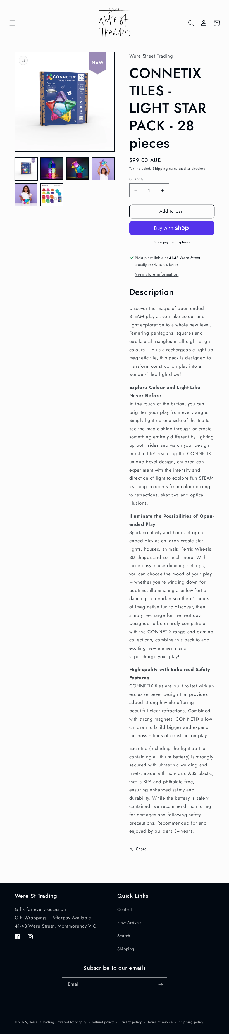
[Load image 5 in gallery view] (26, 194)
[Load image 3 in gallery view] (77, 168)
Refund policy (103, 1022)
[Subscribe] (160, 984)
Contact (124, 909)
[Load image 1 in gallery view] (26, 168)
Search (123, 936)
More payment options (172, 242)
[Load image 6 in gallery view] (51, 194)
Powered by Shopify (71, 1022)
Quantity (136, 179)
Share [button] (141, 849)
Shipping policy (191, 1022)
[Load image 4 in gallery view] (103, 168)
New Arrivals (129, 923)
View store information (156, 274)
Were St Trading (41, 1022)
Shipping (160, 168)
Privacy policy (131, 1022)
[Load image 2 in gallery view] (51, 168)
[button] (12, 23)
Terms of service (160, 1022)
